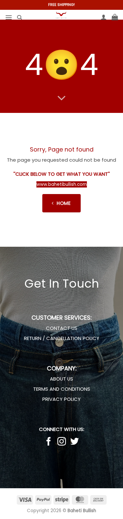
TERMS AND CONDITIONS (61, 388)
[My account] (103, 17)
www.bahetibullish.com (61, 184)
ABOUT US (61, 378)
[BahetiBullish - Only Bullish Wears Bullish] (61, 15)
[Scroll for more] (61, 98)
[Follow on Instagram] (61, 442)
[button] (8, 17)
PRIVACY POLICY (61, 399)
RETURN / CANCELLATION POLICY (61, 338)
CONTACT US (61, 328)
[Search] (19, 17)
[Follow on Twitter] (74, 442)
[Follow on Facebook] (48, 442)
